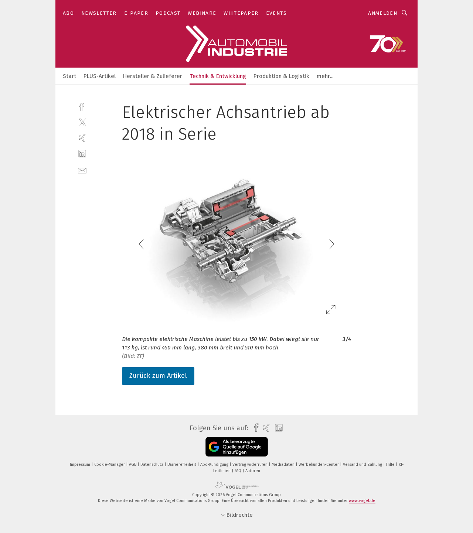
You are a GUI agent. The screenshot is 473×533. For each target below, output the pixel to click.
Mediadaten (284, 464)
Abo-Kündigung (214, 464)
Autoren (252, 470)
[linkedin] (82, 153)
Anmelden (382, 13)
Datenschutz (152, 464)
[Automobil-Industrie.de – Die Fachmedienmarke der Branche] (69, 75)
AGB (133, 464)
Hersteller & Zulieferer (152, 76)
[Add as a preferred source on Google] (236, 447)
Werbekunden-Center (319, 464)
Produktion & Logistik (281, 76)
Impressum (80, 464)
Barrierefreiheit (182, 464)
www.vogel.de (362, 500)
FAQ (238, 470)
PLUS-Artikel (100, 76)
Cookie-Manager (110, 464)
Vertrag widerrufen (250, 464)
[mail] (82, 169)
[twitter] (82, 122)
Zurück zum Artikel (158, 376)
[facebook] (82, 106)
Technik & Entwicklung (218, 76)
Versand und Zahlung (363, 464)
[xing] (82, 138)
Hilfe (391, 464)
